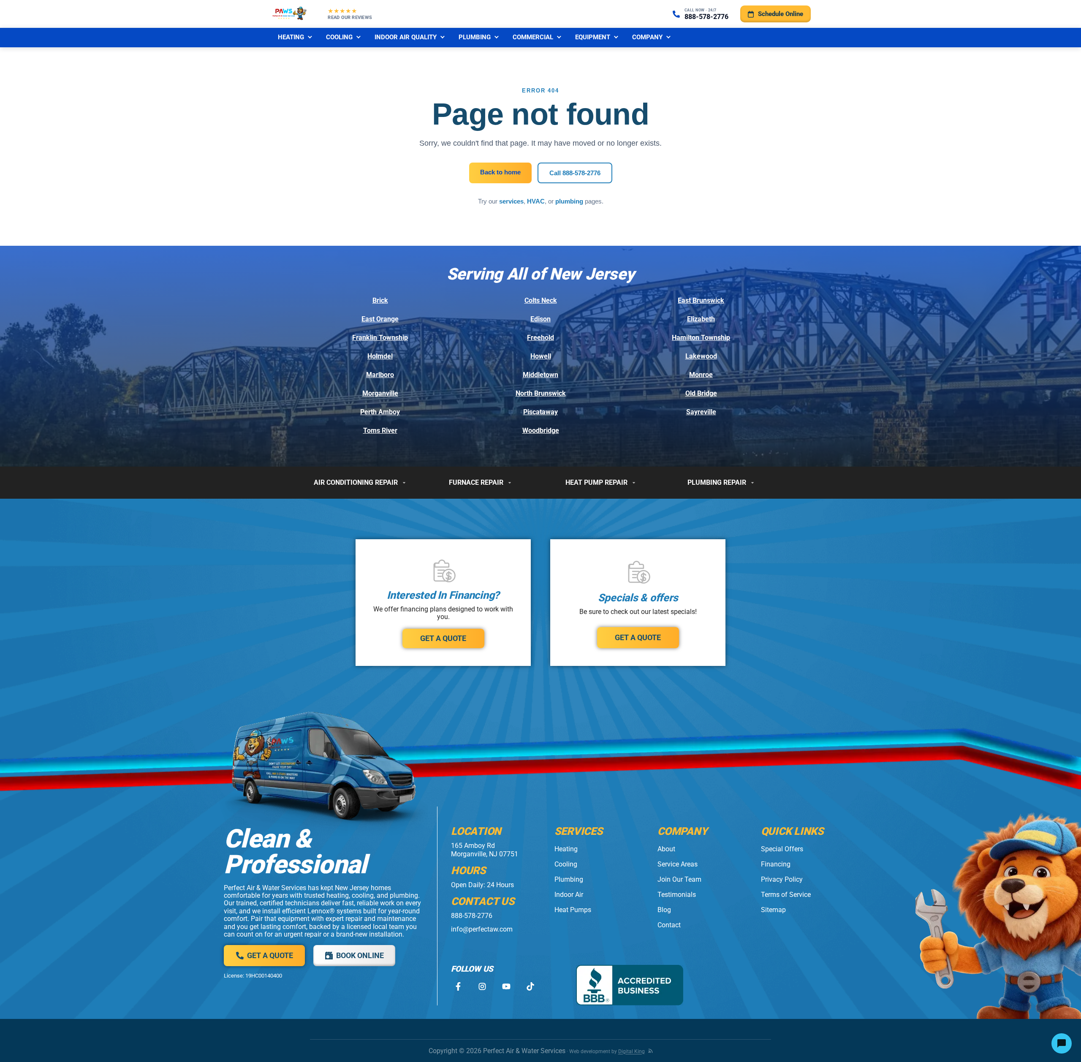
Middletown (540, 375)
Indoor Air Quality (406, 37)
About (666, 849)
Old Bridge (701, 393)
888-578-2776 (471, 916)
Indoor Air (568, 895)
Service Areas (677, 864)
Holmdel (380, 356)
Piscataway (540, 412)
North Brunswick (541, 393)
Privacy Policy (782, 879)
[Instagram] (482, 987)
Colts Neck (540, 300)
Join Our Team (679, 879)
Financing (775, 864)
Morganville (380, 393)
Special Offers (782, 849)
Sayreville (701, 412)
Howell (540, 356)
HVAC (536, 201)
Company (647, 37)
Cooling (339, 37)
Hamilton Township (701, 338)
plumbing (569, 201)
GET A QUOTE (443, 638)
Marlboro (380, 375)
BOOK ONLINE (360, 955)
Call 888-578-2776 (574, 173)
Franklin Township (380, 338)
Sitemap (773, 910)
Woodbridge (540, 430)
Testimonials (676, 895)
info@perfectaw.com (482, 929)
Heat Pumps (572, 910)
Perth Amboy (380, 412)
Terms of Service (786, 895)
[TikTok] (530, 987)
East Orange (380, 319)
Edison (540, 319)
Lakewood (701, 356)
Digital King (631, 1051)
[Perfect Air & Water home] (289, 14)
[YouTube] (506, 987)
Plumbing (475, 37)
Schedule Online (780, 14)
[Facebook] (458, 987)
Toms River (380, 430)
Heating (291, 37)
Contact (669, 925)
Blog (664, 910)
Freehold (540, 338)
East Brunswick (701, 300)
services (511, 201)
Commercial (533, 37)
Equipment (592, 37)
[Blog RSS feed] (650, 1050)
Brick (380, 300)
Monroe (701, 375)
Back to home (500, 172)
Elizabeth (701, 319)
